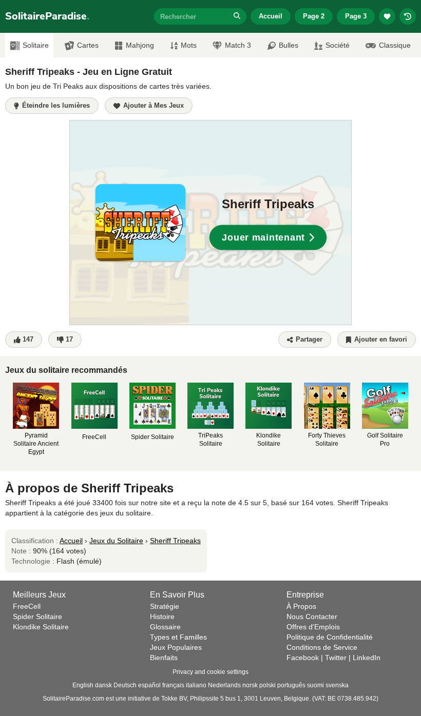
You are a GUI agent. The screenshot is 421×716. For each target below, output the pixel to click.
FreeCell (27, 606)
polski (267, 685)
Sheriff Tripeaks (175, 540)
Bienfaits (164, 657)
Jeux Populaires (176, 647)
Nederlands (224, 685)
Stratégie (164, 606)
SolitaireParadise (47, 16)
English (82, 685)
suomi (315, 685)
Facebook (302, 657)
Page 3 (356, 16)
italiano (196, 685)
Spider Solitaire (37, 616)
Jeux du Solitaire (116, 540)
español (149, 685)
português (291, 685)
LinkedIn (366, 657)
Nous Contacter (311, 616)
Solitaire (36, 45)
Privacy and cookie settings (210, 671)
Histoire (162, 616)
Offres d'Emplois (313, 627)
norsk (250, 685)
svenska (337, 685)
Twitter (336, 657)
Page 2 (313, 16)
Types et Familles (178, 637)
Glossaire (165, 627)
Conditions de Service (321, 647)
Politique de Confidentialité (329, 637)
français (173, 685)
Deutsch (125, 685)
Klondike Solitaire (41, 627)
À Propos (301, 606)
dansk (103, 685)
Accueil (270, 16)
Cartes (88, 45)
